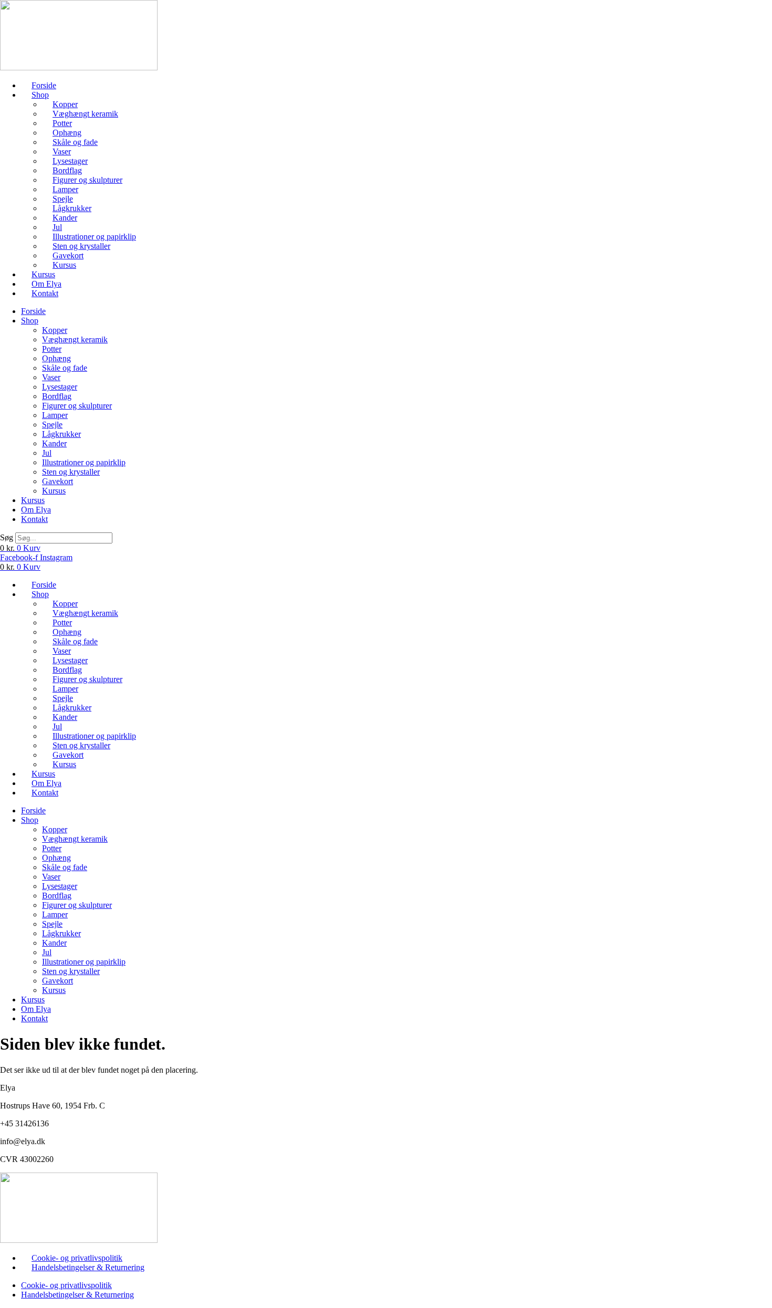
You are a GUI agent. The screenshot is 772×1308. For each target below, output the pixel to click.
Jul (57, 227)
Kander (65, 217)
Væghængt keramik (85, 113)
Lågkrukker (72, 208)
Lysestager (70, 160)
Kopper (65, 104)
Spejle (63, 198)
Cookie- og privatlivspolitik (77, 1257)
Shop (40, 94)
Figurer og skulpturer (87, 179)
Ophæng (67, 132)
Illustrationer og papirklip (94, 236)
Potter (62, 123)
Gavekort (68, 255)
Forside (44, 85)
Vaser (62, 151)
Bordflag (67, 170)
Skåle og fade (75, 142)
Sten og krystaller (81, 246)
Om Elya (46, 283)
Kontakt (45, 293)
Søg (6, 537)
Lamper (65, 189)
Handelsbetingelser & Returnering (88, 1267)
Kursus (64, 264)
